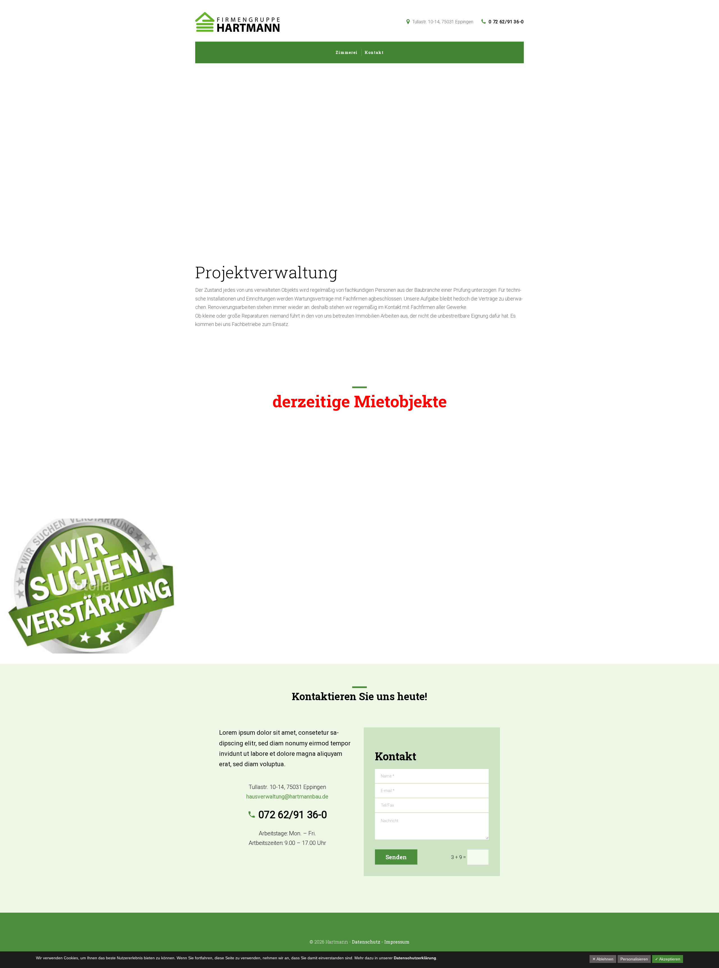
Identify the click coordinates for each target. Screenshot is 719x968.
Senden (396, 857)
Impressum (396, 942)
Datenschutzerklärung (415, 958)
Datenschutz (366, 942)
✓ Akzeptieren (667, 959)
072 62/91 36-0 (292, 815)
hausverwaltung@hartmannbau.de (287, 796)
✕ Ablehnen (602, 959)
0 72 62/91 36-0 (506, 21)
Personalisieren (634, 959)
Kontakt (374, 52)
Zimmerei (347, 52)
